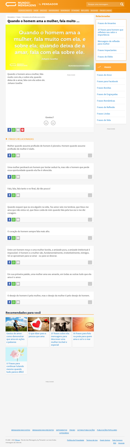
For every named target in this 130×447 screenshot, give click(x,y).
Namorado (65, 10)
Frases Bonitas (104, 87)
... (90, 155)
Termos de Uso (92, 440)
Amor (36, 10)
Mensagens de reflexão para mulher (109, 42)
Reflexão (85, 10)
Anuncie (121, 443)
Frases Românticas (106, 100)
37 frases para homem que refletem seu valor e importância (110, 32)
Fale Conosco (117, 440)
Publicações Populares (107, 430)
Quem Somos (105, 440)
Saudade (94, 10)
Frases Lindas (105, 10)
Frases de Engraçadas (107, 94)
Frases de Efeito (105, 56)
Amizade (43, 10)
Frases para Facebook (107, 81)
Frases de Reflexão (106, 107)
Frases (72, 430)
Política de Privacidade (75, 440)
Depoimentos (61, 430)
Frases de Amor (104, 74)
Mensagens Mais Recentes (43, 430)
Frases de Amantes (107, 23)
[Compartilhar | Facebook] (9, 130)
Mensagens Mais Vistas (20, 430)
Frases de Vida (104, 120)
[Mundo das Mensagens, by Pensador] (34, 4)
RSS (114, 443)
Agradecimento (25, 10)
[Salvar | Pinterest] (22, 130)
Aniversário (54, 10)
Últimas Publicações (86, 430)
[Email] (18, 130)
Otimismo (75, 10)
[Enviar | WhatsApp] (14, 130)
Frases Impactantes (107, 50)
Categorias (64, 433)
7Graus (17, 440)
